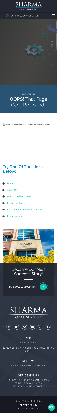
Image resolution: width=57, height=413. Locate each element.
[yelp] (40, 327)
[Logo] (28, 6)
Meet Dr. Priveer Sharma (20, 196)
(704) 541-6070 (28, 342)
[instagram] (16, 327)
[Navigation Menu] (53, 16)
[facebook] (8, 327)
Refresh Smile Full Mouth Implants (26, 209)
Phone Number (15, 216)
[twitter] (24, 327)
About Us (12, 190)
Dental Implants (16, 203)
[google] (48, 327)
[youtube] (32, 327)
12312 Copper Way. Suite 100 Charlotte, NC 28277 (28, 349)
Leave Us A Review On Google (28, 365)
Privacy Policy (28, 405)
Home (10, 183)
